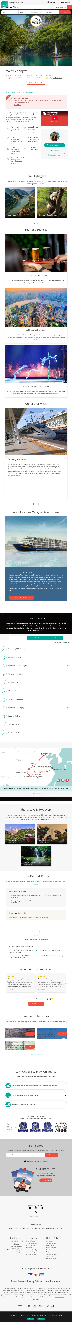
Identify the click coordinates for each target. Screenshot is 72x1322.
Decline (41, 1319)
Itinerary (18, 637)
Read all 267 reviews (36, 1004)
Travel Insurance (51, 1247)
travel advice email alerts (39, 1295)
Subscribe (51, 1155)
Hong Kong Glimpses (13, 841)
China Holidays (30, 1241)
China (13, 92)
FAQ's (48, 1252)
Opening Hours (36, 1224)
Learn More (23, 157)
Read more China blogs (36, 1055)
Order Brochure (46, 1180)
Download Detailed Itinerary (36, 794)
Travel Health (50, 1245)
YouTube (42, 1208)
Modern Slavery (51, 1258)
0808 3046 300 (61, 7)
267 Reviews (57, 78)
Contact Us (16, 1237)
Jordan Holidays (30, 1252)
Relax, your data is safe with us (37, 1161)
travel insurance (59, 1297)
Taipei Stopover (44, 841)
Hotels (36, 637)
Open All (58, 642)
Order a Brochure (54, 155)
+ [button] (3, 751)
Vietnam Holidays (31, 1243)
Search (65, 12)
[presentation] (8, 456)
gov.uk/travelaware (10, 1292)
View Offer (17, 105)
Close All (67, 642)
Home (7, 92)
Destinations (32, 1237)
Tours (18, 92)
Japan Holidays (30, 1245)
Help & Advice (53, 1237)
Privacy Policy (50, 1256)
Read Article (30, 1034)
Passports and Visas (52, 1243)
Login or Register (65, 2)
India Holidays (30, 1247)
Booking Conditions (52, 1254)
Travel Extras (50, 1250)
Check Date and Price (37, 83)
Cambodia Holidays (32, 1250)
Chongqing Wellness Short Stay (32, 863)
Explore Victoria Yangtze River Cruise (22, 598)
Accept (31, 1319)
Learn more (58, 1315)
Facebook (30, 1208)
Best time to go (54, 637)
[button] (69, 7)
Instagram (36, 1208)
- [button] (3, 754)
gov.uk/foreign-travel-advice (9, 1295)
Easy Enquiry (55, 150)
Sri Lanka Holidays (31, 1254)
